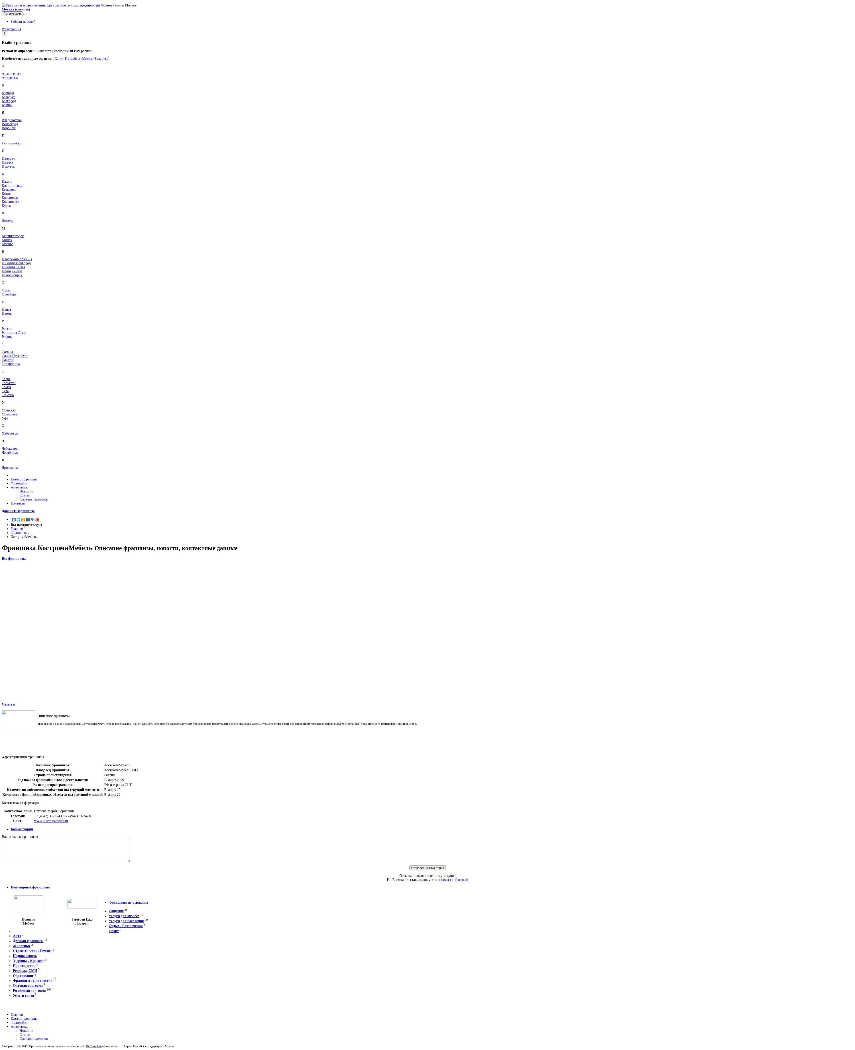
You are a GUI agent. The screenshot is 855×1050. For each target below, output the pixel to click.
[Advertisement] (427, 631)
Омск (6, 290)
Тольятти (9, 383)
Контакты (18, 503)
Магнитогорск (13, 236)
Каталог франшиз (24, 479)
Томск (6, 387)
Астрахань (10, 78)
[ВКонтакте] (14, 520)
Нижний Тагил (13, 267)
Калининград (12, 185)
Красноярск (11, 201)
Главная (17, 529)
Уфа (5, 418)
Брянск (7, 105)
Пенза (6, 309)
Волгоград (10, 124)
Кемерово (9, 189)
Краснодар (10, 197)
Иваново (8, 158)
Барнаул (8, 93)
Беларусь (8, 97)
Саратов (8, 360)
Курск (6, 205)
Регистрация (11, 29)
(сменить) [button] (16, 9)
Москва (7, 244)
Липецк (8, 221)
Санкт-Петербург (67, 58)
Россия (7, 328)
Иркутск (8, 166)
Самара (7, 352)
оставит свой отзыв (452, 880)
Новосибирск (12, 275)
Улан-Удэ (9, 410)
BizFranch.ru (94, 1046)
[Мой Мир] (28, 520)
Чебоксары (10, 448)
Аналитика (19, 487)
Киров (7, 193)
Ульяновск (10, 414)
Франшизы (19, 533)
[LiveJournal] (32, 520)
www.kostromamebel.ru (51, 821)
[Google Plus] (37, 520)
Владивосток (12, 120)
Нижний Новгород (16, 263)
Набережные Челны (17, 259)
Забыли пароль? (23, 21)
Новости (26, 491)
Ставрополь (11, 364)
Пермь (7, 313)
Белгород (9, 101)
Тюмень (8, 395)
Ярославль (10, 468)
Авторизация (12, 13)
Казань (7, 181)
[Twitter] (18, 520)
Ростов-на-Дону (14, 332)
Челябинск (10, 452)
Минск (7, 240)
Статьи (25, 495)
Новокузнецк (12, 271)
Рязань (7, 336)
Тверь (6, 379)
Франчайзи (19, 483)
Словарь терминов (34, 499)
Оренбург (9, 294)
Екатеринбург (12, 143)
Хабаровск (10, 433)
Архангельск (11, 74)
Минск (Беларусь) (95, 58)
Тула (5, 391)
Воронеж (9, 128)
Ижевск (8, 162)
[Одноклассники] (23, 520)
